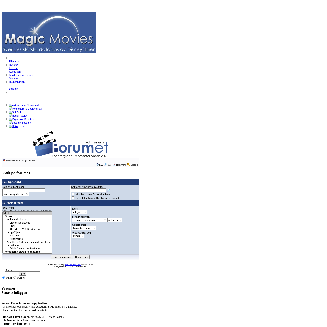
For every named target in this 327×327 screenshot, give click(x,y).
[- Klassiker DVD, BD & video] (27, 229)
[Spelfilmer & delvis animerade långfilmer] (27, 242)
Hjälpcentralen (17, 82)
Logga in (13, 88)
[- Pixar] (27, 226)
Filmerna (14, 61)
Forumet (13, 68)
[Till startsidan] (49, 32)
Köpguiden (15, 71)
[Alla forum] (27, 213)
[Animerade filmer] (27, 219)
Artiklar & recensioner (21, 75)
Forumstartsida (13, 160)
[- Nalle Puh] (27, 235)
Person (20, 277)
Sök (19, 112)
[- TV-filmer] (27, 245)
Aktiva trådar (33, 105)
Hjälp (21, 126)
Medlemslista (34, 108)
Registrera (29, 119)
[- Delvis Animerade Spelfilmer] (27, 248)
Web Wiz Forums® (73, 265)
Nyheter (13, 64)
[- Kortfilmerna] (27, 239)
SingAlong (14, 78)
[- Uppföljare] (27, 232)
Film (8, 277)
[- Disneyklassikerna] (27, 223)
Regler (23, 115)
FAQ (101, 165)
